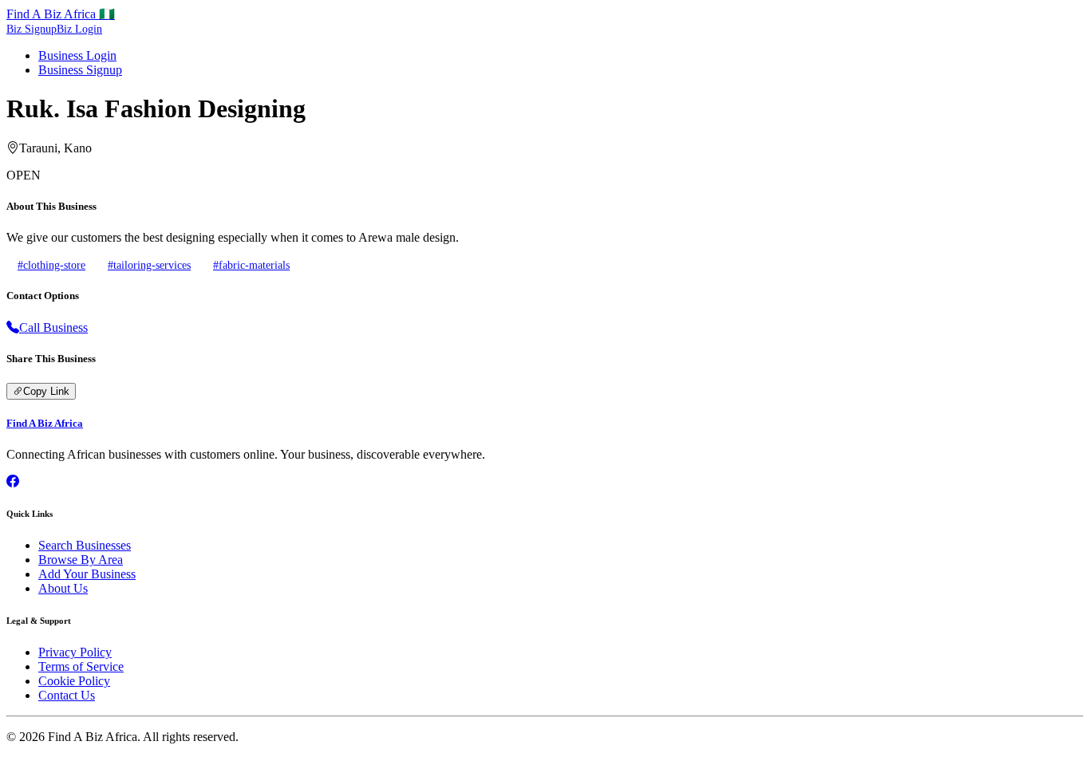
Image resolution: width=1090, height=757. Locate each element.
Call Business (53, 327)
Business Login (77, 55)
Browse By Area (80, 559)
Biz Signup (31, 29)
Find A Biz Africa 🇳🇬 (60, 14)
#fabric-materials (251, 264)
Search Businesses (84, 545)
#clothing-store (51, 264)
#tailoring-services (149, 264)
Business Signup (80, 70)
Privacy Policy (75, 652)
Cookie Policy (74, 681)
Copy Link (46, 391)
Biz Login (79, 29)
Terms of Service (81, 666)
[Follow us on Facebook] (12, 481)
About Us (63, 588)
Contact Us (66, 695)
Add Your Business (87, 574)
